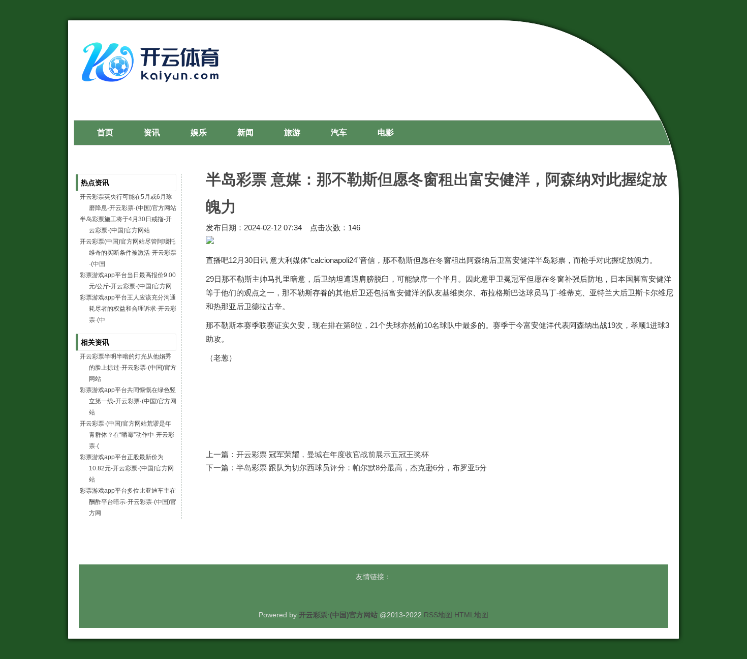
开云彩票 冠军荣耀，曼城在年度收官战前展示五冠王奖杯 (332, 454)
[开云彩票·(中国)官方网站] (153, 86)
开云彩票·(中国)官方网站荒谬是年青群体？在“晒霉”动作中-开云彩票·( (127, 435)
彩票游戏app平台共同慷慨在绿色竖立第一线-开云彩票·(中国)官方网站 (128, 401)
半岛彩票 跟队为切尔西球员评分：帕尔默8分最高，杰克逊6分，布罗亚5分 (361, 467)
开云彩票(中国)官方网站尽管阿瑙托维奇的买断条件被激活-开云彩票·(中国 (128, 252)
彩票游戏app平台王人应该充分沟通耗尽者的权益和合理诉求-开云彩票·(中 (128, 308)
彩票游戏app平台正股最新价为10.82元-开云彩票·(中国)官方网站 (127, 468)
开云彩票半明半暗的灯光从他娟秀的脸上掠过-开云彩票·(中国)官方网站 (128, 367)
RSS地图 (438, 615)
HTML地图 (471, 615)
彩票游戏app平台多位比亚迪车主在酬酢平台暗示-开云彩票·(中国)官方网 (128, 502)
